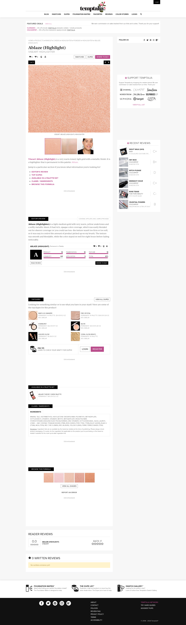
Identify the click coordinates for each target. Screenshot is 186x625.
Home (30, 40)
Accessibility (96, 620)
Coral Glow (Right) (88, 334)
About (93, 602)
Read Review (36, 263)
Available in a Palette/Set (45, 178)
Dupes (90, 57)
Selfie (83, 324)
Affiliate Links (91, 219)
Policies (94, 608)
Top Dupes (37, 175)
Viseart (33, 51)
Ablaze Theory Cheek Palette (49, 394)
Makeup (48, 40)
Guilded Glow (43, 334)
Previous (105, 62)
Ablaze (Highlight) (47, 47)
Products (39, 40)
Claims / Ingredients (42, 181)
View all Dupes (102, 299)
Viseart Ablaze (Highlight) (42, 159)
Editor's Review (40, 172)
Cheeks (56, 40)
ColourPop (32, 30)
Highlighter (66, 40)
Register (97, 349)
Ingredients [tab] (35, 412)
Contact (94, 605)
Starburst (42, 324)
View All (48, 24)
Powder (77, 40)
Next (108, 62)
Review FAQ (95, 611)
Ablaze (75, 162)
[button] (46, 14)
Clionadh (31, 28)
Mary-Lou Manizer (45, 313)
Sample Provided (103, 219)
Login (157, 2)
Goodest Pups (147, 608)
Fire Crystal (86, 313)
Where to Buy (103, 57)
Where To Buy (101, 263)
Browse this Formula (43, 184)
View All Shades (69, 486)
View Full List (139, 105)
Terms (93, 617)
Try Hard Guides (148, 605)
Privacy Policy (97, 614)
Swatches (79, 57)
